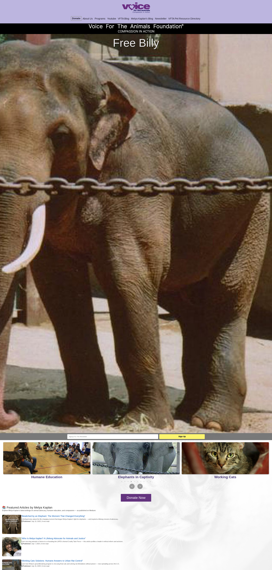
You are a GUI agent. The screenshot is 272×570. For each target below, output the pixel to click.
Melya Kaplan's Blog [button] (142, 18)
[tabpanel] (46, 461)
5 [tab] (134, 482)
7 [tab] (141, 482)
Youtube (111, 18)
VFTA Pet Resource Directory (184, 18)
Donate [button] (76, 18)
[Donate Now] (136, 498)
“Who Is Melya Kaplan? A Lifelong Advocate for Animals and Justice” (53, 538)
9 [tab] (147, 482)
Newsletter (161, 18)
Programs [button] (100, 18)
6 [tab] (138, 482)
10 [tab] (150, 482)
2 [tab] (125, 482)
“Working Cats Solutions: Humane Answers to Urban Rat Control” (52, 561)
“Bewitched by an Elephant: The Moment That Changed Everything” (53, 516)
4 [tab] (131, 482)
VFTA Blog (123, 18)
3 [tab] (128, 482)
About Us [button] (88, 18)
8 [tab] (144, 482)
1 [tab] (122, 482)
